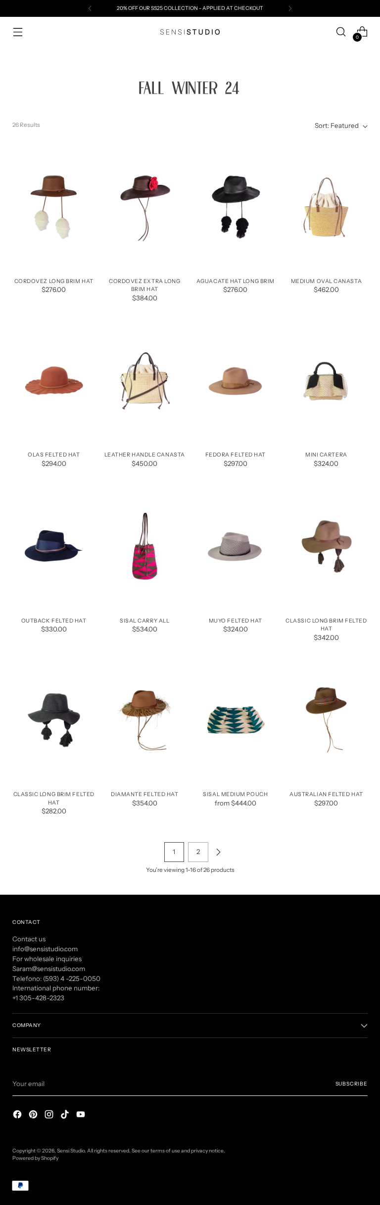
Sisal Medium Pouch (235, 794)
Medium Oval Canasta (326, 281)
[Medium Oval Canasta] (326, 207)
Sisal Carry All (144, 620)
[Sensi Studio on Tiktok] (66, 1115)
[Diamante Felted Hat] (144, 720)
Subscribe (351, 1084)
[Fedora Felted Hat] (235, 381)
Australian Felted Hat (326, 794)
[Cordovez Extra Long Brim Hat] (144, 207)
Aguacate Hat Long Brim (235, 281)
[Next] (290, 8)
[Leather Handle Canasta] (144, 381)
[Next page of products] (218, 852)
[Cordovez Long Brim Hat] (53, 207)
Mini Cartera (326, 454)
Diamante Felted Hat (144, 794)
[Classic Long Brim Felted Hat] (326, 547)
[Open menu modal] (17, 32)
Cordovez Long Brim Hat (54, 281)
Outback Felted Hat (54, 620)
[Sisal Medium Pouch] (235, 720)
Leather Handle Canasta (144, 454)
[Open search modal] (341, 32)
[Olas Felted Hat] (53, 381)
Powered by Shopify (35, 1158)
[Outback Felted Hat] (53, 547)
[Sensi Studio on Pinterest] (34, 1115)
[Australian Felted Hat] (326, 720)
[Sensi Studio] (190, 32)
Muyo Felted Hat (235, 620)
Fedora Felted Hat (235, 454)
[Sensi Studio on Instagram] (50, 1115)
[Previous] (90, 8)
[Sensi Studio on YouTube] (82, 1115)
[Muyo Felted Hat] (235, 547)
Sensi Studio (71, 1151)
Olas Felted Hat (54, 454)
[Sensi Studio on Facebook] (18, 1115)
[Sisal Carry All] (144, 547)
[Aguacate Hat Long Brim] (235, 207)
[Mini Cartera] (326, 381)
